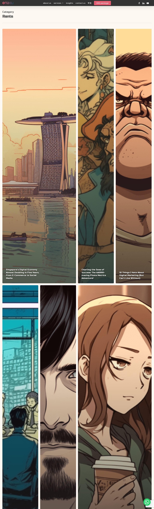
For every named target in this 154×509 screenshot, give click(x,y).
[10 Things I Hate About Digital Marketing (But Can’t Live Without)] (134, 156)
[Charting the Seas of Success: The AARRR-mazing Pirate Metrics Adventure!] (96, 156)
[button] (147, 502)
